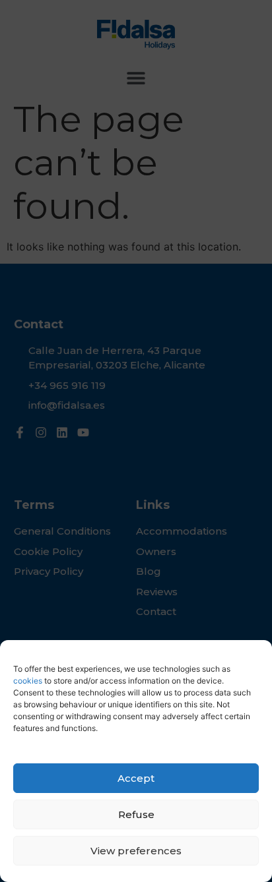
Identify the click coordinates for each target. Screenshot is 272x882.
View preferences (136, 850)
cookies (27, 681)
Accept (136, 778)
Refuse (136, 814)
